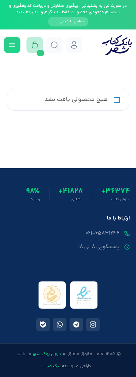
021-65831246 (102, 233)
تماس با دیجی (71, 21)
